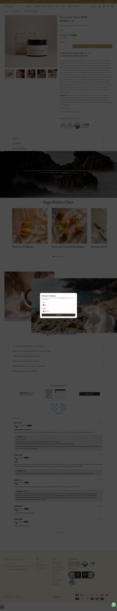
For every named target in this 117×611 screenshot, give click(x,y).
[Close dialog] (76, 294)
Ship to (43, 302)
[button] (58, 305)
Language (44, 308)
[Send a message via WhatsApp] (113, 604)
